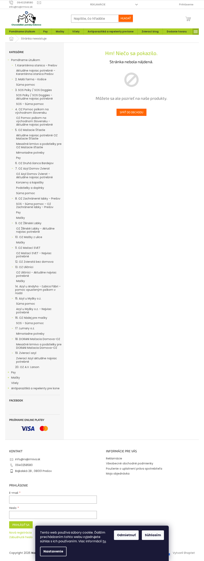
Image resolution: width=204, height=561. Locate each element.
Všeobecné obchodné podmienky (129, 463)
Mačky (20, 218)
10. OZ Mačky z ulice (28, 237)
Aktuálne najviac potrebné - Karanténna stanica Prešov (35, 72)
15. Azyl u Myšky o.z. (28, 298)
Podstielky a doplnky (30, 188)
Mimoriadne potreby (30, 153)
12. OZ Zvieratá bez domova (34, 262)
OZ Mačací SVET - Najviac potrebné (34, 255)
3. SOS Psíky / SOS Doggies (33, 90)
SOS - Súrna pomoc (30, 104)
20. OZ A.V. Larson (27, 367)
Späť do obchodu (131, 112)
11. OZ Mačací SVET (27, 248)
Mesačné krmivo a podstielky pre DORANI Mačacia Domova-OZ (39, 346)
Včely (15, 383)
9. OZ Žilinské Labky (28, 223)
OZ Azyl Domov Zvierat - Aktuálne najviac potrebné (34, 175)
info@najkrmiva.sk (27, 459)
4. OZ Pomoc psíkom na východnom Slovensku (32, 111)
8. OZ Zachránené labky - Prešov (37, 199)
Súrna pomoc (25, 85)
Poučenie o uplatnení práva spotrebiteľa (134, 469)
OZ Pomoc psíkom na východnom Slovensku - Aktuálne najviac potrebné (34, 121)
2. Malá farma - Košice (30, 79)
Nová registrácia (20, 533)
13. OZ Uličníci (24, 267)
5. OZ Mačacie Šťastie (30, 130)
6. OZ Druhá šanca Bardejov (34, 163)
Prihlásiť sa (20, 524)
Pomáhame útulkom (25, 60)
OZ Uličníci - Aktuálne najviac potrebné (36, 274)
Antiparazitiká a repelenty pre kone (35, 388)
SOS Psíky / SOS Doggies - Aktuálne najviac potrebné (34, 97)
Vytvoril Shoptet (184, 553)
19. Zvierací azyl (25, 353)
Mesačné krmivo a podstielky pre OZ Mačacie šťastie (39, 145)
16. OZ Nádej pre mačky (31, 318)
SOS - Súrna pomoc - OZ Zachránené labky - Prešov (34, 205)
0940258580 (24, 465)
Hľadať (126, 18)
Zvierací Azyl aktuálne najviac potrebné (36, 360)
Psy (18, 158)
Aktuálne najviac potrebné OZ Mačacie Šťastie (37, 137)
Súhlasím (153, 535)
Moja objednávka (117, 474)
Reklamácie (98, 4)
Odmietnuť (126, 535)
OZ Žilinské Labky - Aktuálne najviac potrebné (35, 230)
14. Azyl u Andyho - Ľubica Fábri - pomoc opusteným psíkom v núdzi (38, 289)
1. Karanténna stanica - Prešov (36, 65)
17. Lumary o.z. (25, 328)
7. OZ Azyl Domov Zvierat (32, 169)
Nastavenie (53, 551)
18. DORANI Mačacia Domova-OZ (37, 339)
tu (104, 541)
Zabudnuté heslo (21, 537)
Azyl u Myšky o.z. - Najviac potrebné (34, 310)
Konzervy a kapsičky (30, 182)
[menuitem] (22, 31)
